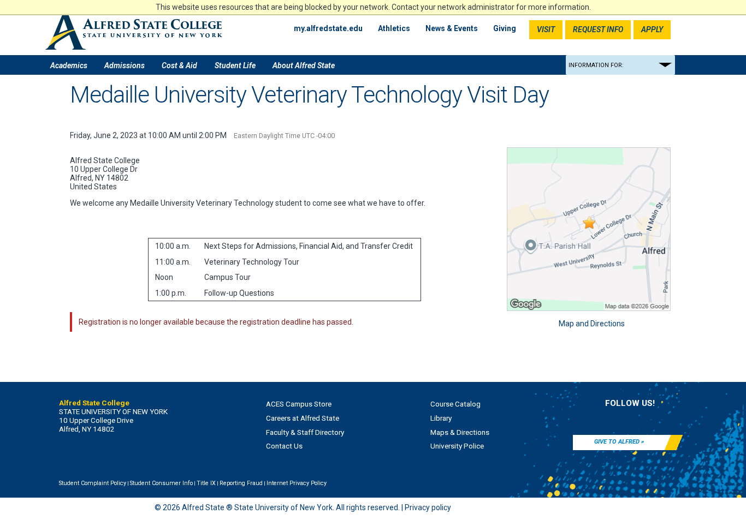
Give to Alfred (617, 441)
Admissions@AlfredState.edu (101, 446)
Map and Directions (592, 323)
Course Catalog (455, 403)
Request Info (598, 29)
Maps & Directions (459, 432)
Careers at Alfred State (302, 418)
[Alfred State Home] (133, 29)
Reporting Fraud (241, 483)
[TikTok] (680, 417)
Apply (652, 29)
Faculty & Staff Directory (305, 432)
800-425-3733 (77, 439)
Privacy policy (428, 507)
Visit (546, 29)
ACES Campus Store (298, 403)
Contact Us (284, 445)
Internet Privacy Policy (297, 483)
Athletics (394, 28)
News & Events (451, 28)
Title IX (206, 483)
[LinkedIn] (613, 417)
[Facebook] (579, 417)
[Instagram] (646, 417)
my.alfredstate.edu (328, 28)
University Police (457, 445)
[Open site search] (687, 29)
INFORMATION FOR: (596, 65)
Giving (504, 28)
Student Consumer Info (161, 483)
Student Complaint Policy (92, 483)
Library (441, 418)
